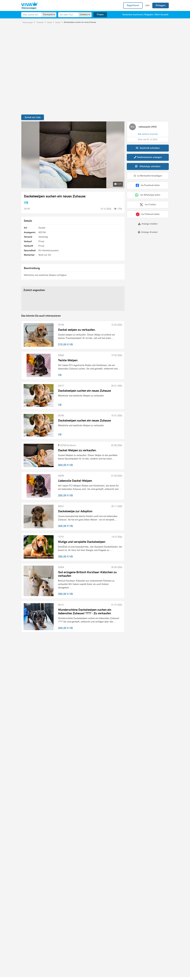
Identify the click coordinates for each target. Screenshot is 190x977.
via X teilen (150, 204)
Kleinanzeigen (28, 22)
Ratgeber (148, 14)
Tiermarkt (40, 22)
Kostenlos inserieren (132, 14)
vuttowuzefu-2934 (147, 126)
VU (132, 126)
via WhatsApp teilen (150, 195)
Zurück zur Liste (33, 117)
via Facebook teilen (150, 185)
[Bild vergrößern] (72, 154)
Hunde (49, 22)
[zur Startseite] (29, 5)
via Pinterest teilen (150, 214)
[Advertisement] (145, 256)
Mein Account (161, 14)
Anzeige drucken (149, 232)
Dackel (58, 22)
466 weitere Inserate (148, 134)
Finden (100, 14)
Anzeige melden (149, 223)
